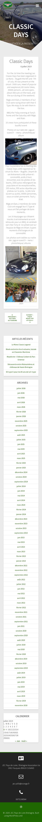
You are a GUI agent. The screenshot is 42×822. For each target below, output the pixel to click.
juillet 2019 (21, 677)
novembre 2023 (21, 523)
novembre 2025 (21, 421)
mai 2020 (21, 649)
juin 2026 (21, 393)
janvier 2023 (21, 561)
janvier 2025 (21, 467)
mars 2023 (21, 551)
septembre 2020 (21, 635)
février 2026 (21, 411)
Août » (24, 741)
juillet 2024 (21, 486)
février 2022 (21, 607)
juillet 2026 (21, 388)
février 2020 (21, 654)
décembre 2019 (21, 659)
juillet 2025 (21, 439)
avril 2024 (21, 500)
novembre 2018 (21, 705)
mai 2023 (21, 542)
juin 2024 (21, 491)
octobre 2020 (21, 631)
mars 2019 (21, 696)
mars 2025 (21, 458)
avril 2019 (21, 691)
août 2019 (21, 673)
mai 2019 (21, 687)
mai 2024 (21, 495)
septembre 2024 (21, 481)
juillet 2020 (21, 645)
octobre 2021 (21, 617)
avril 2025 (21, 453)
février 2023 (21, 556)
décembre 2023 (21, 519)
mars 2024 (21, 505)
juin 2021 (21, 626)
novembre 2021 (21, 612)
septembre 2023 (21, 533)
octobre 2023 (21, 528)
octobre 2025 (21, 425)
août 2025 (21, 435)
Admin (13, 66)
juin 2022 (21, 589)
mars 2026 (21, 407)
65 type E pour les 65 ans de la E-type (21, 372)
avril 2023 (21, 547)
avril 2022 (21, 598)
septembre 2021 (21, 621)
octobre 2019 (21, 663)
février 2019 (21, 701)
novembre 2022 (21, 570)
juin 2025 (21, 444)
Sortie (20, 69)
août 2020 (21, 640)
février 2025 (21, 463)
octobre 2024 (21, 477)
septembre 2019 (21, 668)
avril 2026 (21, 402)
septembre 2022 (21, 575)
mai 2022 (21, 593)
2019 (15, 69)
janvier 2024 (21, 514)
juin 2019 (21, 682)
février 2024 (21, 509)
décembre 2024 (21, 472)
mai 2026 (21, 397)
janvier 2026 (21, 416)
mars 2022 (21, 603)
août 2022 (21, 579)
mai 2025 (21, 449)
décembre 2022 (21, 565)
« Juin (17, 741)
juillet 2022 (21, 584)
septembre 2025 (21, 430)
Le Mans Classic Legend (21, 344)
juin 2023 (21, 537)
